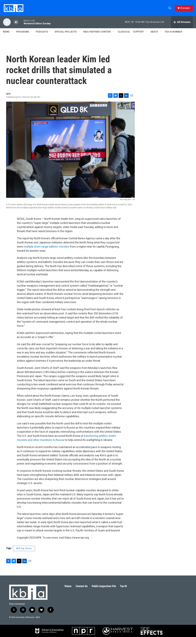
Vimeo (68, 586)
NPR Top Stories (24, 548)
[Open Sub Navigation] (12, 32)
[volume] (16, 22)
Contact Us (82, 586)
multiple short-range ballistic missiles (46, 246)
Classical (124, 32)
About (154, 32)
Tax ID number (173, 32)
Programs (22, 32)
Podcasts (42, 32)
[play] (6, 22)
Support (138, 32)
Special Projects (66, 32)
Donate (185, 8)
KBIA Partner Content (97, 32)
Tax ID (123, 586)
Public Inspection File (104, 586)
